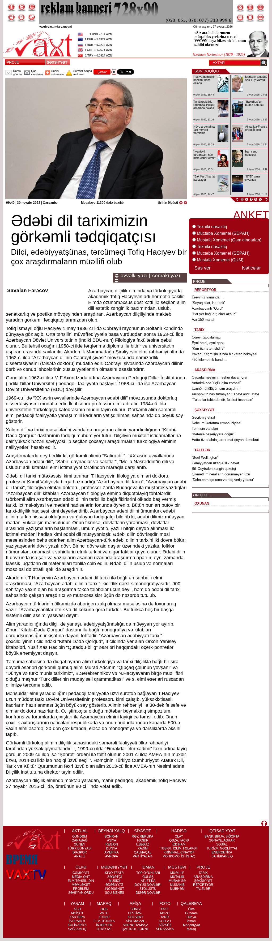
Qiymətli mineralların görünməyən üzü (221, 474)
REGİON (111, 844)
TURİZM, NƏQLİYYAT (221, 848)
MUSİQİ (114, 881)
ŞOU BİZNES (114, 893)
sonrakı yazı (166, 275)
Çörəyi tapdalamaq (206, 337)
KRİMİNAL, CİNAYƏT (179, 852)
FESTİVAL (135, 913)
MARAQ (104, 903)
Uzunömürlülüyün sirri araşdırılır (216, 389)
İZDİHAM (178, 844)
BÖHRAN (111, 836)
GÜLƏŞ (148, 877)
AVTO (104, 913)
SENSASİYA (165, 929)
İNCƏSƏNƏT (114, 889)
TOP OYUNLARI (148, 873)
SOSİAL (222, 844)
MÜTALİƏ (177, 877)
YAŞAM (77, 903)
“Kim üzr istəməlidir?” (208, 348)
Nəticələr (251, 268)
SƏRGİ (135, 909)
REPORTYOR (203, 885)
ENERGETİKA (222, 852)
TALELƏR (203, 889)
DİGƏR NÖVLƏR (148, 893)
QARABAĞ (79, 840)
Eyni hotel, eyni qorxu (208, 343)
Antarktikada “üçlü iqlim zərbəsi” (216, 383)
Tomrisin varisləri (205, 429)
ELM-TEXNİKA (104, 921)
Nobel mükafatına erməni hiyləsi (216, 423)
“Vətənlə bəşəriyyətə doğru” (213, 434)
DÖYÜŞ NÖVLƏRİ (148, 885)
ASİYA (111, 840)
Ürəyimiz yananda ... (208, 297)
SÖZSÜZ (165, 925)
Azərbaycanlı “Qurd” (207, 308)
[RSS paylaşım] (240, 7)
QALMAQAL (142, 852)
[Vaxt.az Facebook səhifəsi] (11, 7)
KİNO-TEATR (114, 873)
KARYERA (77, 917)
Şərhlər (102, 71)
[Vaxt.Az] (260, 17)
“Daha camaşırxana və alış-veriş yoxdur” (223, 480)
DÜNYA (111, 848)
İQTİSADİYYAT (222, 831)
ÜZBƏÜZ (142, 844)
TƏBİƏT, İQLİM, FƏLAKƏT (179, 848)
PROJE (13, 62)
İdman (191, 921)
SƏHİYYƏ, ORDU (81, 893)
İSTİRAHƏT (77, 921)
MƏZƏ (164, 913)
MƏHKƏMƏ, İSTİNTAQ (179, 856)
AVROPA (111, 856)
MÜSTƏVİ (177, 867)
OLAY (179, 836)
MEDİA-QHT (81, 877)
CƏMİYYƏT (81, 873)
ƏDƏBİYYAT (114, 885)
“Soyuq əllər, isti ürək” (208, 303)
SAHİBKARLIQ (222, 856)
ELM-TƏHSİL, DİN (81, 881)
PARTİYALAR (142, 856)
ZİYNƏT (104, 917)
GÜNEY (79, 844)
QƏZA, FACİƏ (179, 840)
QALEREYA (191, 903)
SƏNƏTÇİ (114, 877)
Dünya (191, 917)
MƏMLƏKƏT (81, 885)
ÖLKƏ (80, 867)
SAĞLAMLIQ (77, 929)
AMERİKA (111, 852)
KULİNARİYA (77, 925)
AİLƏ (77, 909)
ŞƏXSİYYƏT (58, 62)
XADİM (143, 848)
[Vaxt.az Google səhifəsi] (31, 7)
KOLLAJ (165, 921)
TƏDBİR (142, 840)
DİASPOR (80, 852)
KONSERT (135, 917)
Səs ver (202, 268)
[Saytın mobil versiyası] (250, 7)
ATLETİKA (148, 881)
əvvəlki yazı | (135, 275)
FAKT (165, 909)
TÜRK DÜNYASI (79, 848)
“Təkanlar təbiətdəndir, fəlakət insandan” (222, 400)
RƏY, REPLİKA (142, 836)
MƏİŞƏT (77, 913)
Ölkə (191, 909)
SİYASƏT (142, 831)
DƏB (104, 909)
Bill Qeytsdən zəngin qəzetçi (214, 469)
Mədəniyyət (191, 925)
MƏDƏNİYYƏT (114, 867)
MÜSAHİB (177, 885)
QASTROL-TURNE (135, 929)
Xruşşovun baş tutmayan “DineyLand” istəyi (225, 394)
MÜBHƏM (177, 889)
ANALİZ (79, 856)
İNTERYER (104, 925)
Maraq (191, 929)
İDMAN (148, 867)
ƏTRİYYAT (104, 929)
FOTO (165, 903)
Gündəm (191, 913)
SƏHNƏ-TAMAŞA (135, 925)
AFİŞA (135, 903)
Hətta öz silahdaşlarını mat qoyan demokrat (225, 440)
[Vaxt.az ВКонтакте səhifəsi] (21, 17)
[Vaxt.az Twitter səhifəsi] (21, 7)
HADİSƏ (178, 831)
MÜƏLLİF (177, 873)
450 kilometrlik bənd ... (209, 360)
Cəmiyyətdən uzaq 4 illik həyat (215, 463)
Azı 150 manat (203, 320)
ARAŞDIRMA (203, 877)
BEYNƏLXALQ (111, 831)
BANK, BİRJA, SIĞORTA (222, 836)
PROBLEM (81, 889)
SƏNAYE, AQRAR (222, 840)
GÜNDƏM (79, 836)
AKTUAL (79, 831)
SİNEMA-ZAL (135, 921)
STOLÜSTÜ (147, 889)
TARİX (203, 873)
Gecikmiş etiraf (203, 417)
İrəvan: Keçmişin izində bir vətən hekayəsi (224, 354)
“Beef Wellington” (205, 457)
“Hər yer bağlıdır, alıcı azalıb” (214, 314)
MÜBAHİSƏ (177, 881)
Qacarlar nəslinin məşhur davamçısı (219, 377)
